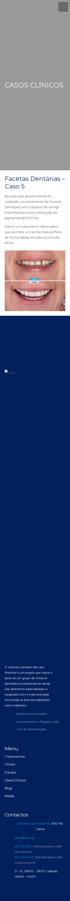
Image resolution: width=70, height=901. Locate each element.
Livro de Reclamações (31, 729)
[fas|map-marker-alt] (10, 826)
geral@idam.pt (25, 838)
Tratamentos (15, 756)
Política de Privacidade (31, 714)
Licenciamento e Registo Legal (37, 721)
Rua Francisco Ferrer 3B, (33, 823)
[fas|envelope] (10, 838)
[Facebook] (8, 718)
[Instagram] (8, 726)
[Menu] (63, 7)
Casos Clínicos (15, 780)
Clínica (10, 764)
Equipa (10, 772)
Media (9, 796)
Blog (8, 788)
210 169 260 (23, 846)
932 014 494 (23, 857)
